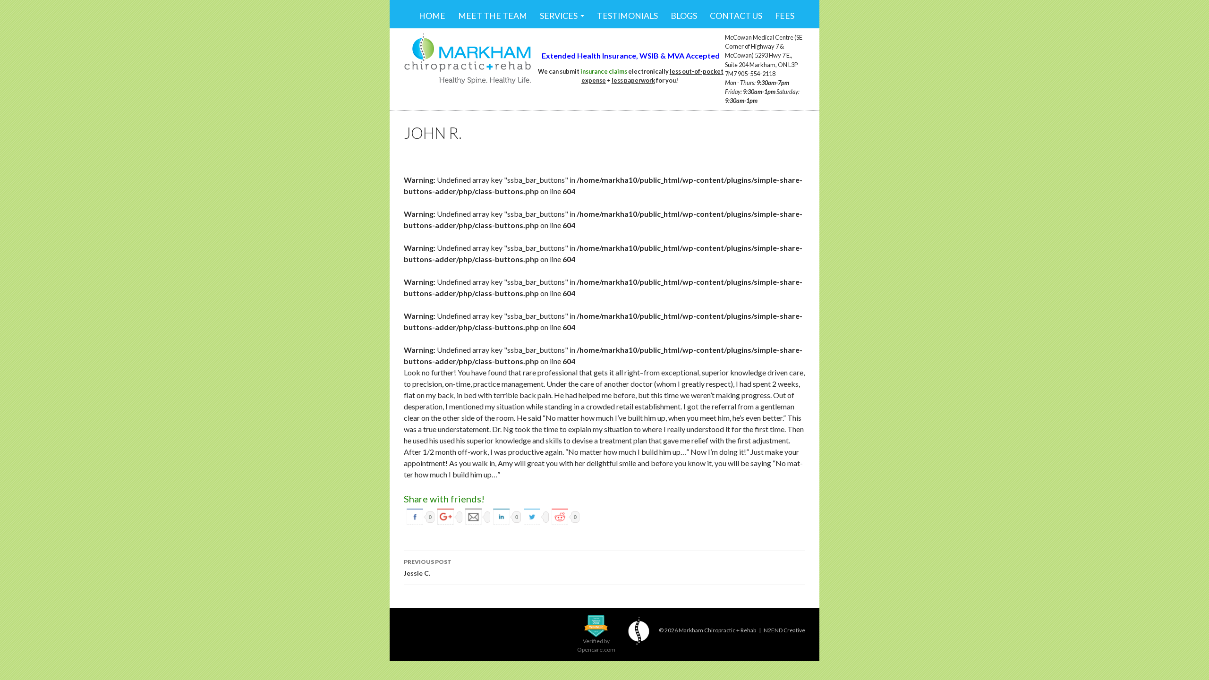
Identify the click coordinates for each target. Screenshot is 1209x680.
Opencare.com (596, 649)
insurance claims (603, 71)
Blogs (684, 16)
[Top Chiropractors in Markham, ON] (596, 625)
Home (432, 16)
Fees (784, 16)
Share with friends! (444, 498)
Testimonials (627, 16)
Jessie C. (427, 567)
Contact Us (736, 16)
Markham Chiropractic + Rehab (717, 630)
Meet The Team (492, 16)
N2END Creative (784, 630)
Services (559, 16)
